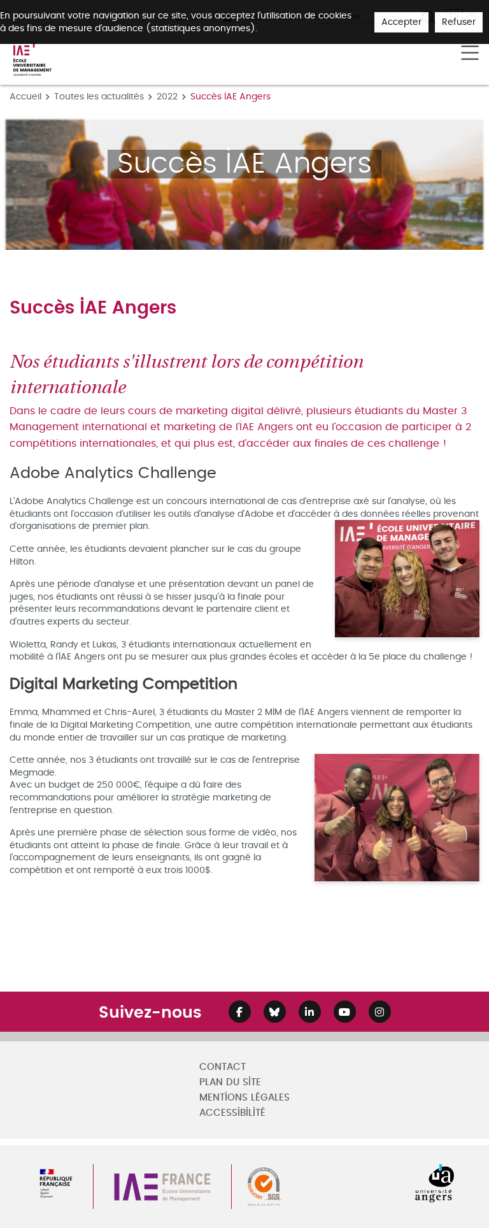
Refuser (459, 22)
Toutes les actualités (99, 96)
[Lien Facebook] (240, 1011)
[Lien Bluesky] (275, 1011)
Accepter (401, 22)
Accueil (25, 96)
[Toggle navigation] (470, 53)
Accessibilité (232, 1113)
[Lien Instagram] (380, 1011)
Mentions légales (244, 1097)
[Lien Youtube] (345, 1011)
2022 (167, 96)
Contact (222, 1067)
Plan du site (230, 1082)
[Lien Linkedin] (310, 1011)
